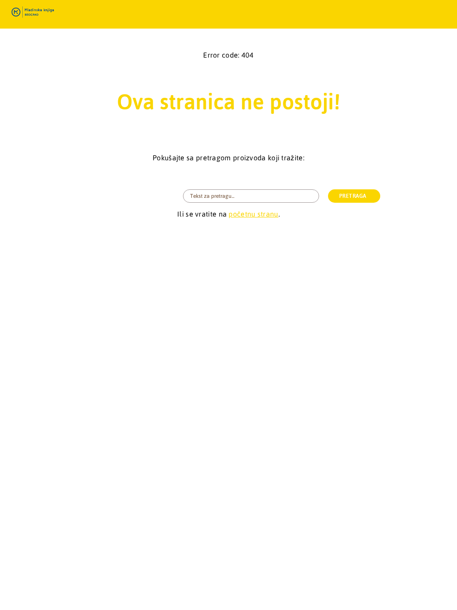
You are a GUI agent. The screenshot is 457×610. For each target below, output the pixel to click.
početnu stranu (253, 214)
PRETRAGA (352, 196)
